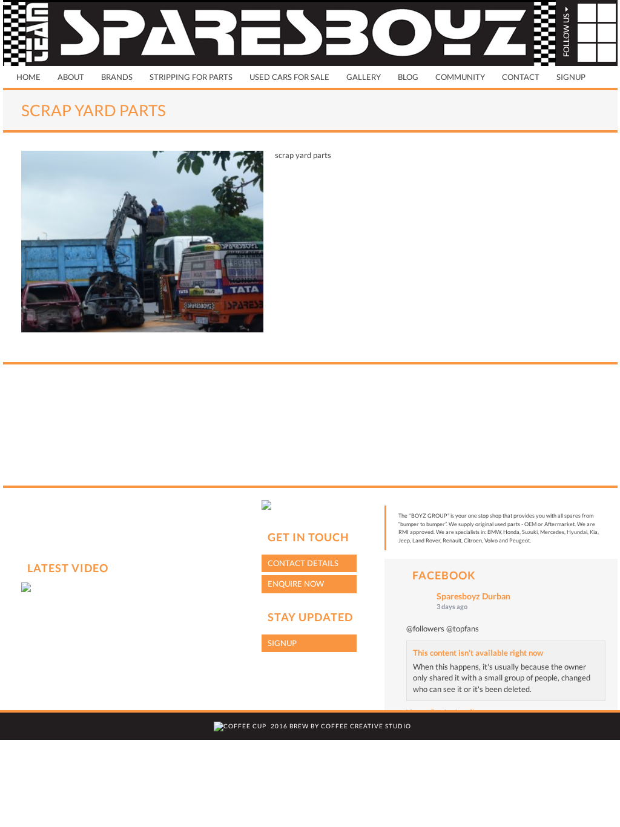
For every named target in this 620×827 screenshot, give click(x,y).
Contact (520, 77)
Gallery (363, 77)
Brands (117, 77)
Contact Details (303, 563)
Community (460, 77)
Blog (408, 77)
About (71, 77)
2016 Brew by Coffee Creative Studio (341, 726)
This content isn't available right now (478, 652)
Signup (570, 77)
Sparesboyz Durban (473, 596)
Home (28, 77)
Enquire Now (296, 583)
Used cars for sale (289, 77)
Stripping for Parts (191, 77)
